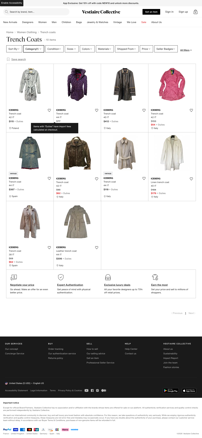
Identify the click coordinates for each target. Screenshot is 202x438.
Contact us (130, 353)
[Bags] (84, 22)
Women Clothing (27, 32)
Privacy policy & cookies (70, 390)
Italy (58, 433)
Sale (143, 22)
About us (168, 349)
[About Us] (164, 22)
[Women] (49, 22)
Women (42, 22)
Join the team (170, 362)
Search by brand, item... (22, 11)
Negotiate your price (22, 285)
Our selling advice (95, 353)
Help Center (131, 349)
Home (9, 32)
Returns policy (55, 358)
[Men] (59, 22)
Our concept (11, 349)
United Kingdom (17, 433)
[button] (195, 12)
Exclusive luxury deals (117, 285)
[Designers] (36, 22)
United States (32, 433)
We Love (131, 22)
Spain (52, 433)
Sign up (183, 11)
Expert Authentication (70, 285)
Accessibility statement (16, 390)
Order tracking (55, 349)
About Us (156, 22)
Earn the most (159, 285)
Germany (43, 433)
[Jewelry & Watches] (110, 22)
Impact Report (170, 358)
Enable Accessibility (11, 3)
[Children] (73, 22)
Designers (27, 22)
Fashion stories (171, 367)
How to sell (92, 349)
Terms (53, 390)
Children (66, 22)
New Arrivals (10, 22)
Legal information (38, 390)
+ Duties (18, 121)
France (6, 433)
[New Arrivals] (19, 22)
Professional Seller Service (100, 362)
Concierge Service (14, 353)
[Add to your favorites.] (49, 110)
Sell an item (151, 11)
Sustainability (170, 353)
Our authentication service (62, 353)
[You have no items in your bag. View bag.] (195, 12)
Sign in (169, 11)
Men (54, 22)
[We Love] (139, 22)
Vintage (117, 22)
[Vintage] (124, 22)
